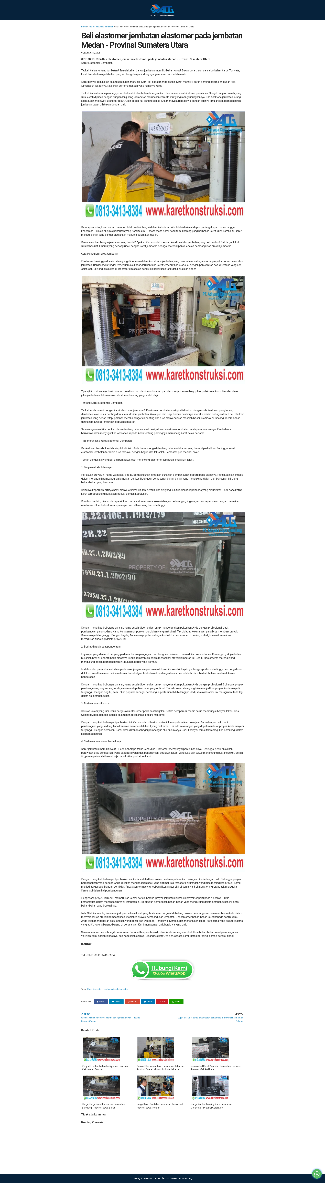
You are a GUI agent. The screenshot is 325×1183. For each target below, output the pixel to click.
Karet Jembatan (95, 989)
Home (84, 27)
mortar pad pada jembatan (101, 27)
